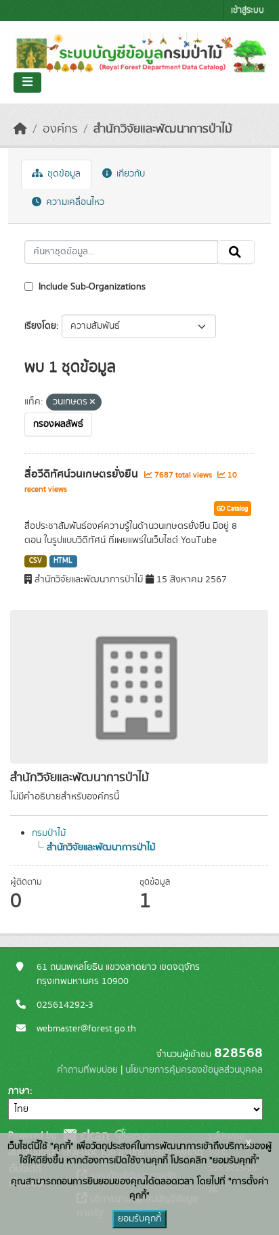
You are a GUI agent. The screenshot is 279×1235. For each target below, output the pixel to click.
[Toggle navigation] (27, 82)
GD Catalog (233, 508)
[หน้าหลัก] (20, 129)
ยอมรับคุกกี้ (139, 1219)
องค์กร (60, 129)
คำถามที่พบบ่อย (87, 1070)
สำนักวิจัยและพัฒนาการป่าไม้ (162, 129)
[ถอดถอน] (92, 402)
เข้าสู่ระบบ (247, 10)
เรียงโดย (40, 326)
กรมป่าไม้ (49, 833)
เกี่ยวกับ (129, 174)
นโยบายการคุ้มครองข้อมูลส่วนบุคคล (194, 1070)
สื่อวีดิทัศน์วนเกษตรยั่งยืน (82, 474)
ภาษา (19, 1091)
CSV (35, 560)
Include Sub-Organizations (91, 287)
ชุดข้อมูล (63, 174)
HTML (62, 560)
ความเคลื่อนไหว (73, 202)
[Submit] (236, 252)
